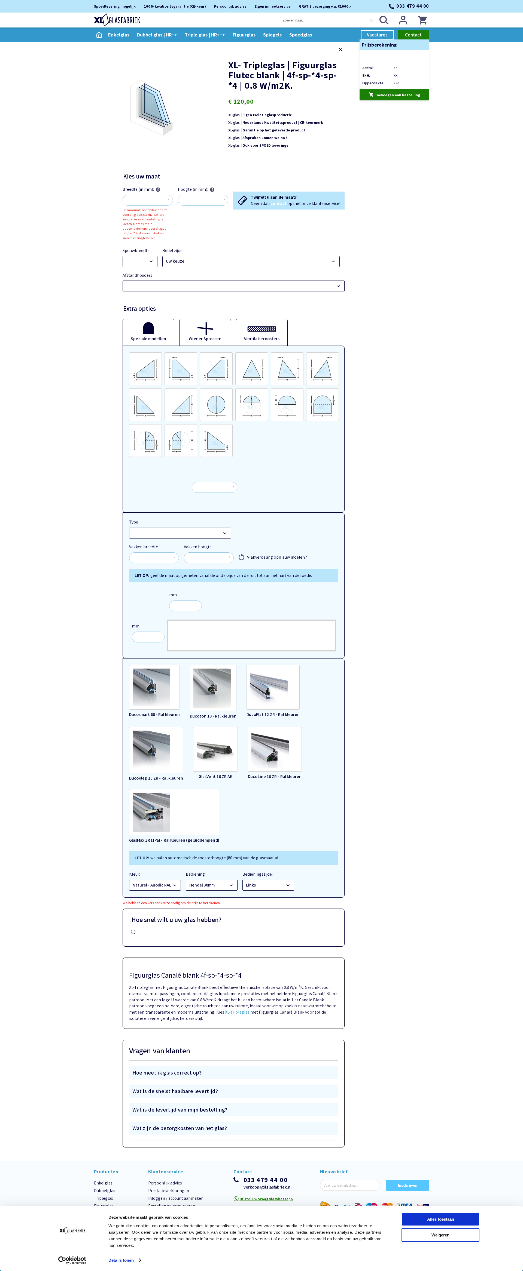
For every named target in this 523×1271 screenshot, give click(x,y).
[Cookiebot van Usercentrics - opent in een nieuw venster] (72, 1260)
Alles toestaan (440, 1219)
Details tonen (121, 1260)
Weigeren (440, 1234)
